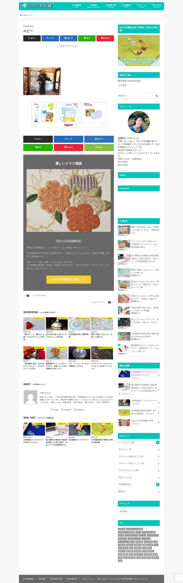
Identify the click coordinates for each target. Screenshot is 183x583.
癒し (125, 557)
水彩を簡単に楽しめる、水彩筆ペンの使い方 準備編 (145, 309)
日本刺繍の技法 (111, 6)
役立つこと (125, 477)
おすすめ (122, 529)
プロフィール (142, 6)
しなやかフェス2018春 (134, 529)
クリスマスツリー (131, 535)
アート (138, 532)
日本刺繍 (93, 6)
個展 (144, 545)
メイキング (146, 538)
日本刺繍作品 (126, 6)
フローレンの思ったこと (131, 463)
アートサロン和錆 (149, 532)
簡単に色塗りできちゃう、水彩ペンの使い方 (145, 271)
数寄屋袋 (130, 551)
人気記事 (122, 545)
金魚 (120, 561)
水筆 (155, 554)
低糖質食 (138, 545)
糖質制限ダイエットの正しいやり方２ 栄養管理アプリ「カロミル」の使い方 (145, 348)
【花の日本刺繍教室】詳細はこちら (69, 279)
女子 (131, 548)
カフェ (121, 535)
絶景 (138, 557)
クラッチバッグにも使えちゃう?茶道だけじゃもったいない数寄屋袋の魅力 (144, 244)
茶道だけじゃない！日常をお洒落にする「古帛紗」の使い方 (145, 297)
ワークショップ (124, 542)
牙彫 (120, 557)
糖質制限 (132, 557)
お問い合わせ (156, 6)
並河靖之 (139, 542)
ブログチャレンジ (128, 470)
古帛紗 (150, 545)
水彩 (131, 554)
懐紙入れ (122, 551)
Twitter (56, 410)
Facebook (67, 410)
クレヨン (142, 535)
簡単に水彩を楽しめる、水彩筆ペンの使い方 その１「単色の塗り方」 (145, 230)
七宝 (132, 542)
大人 (156, 545)
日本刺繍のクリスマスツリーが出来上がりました (144, 375)
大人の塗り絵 (123, 548)
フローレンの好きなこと (131, 456)
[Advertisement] (68, 56)
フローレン (45, 393)
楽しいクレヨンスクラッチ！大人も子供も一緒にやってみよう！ (145, 322)
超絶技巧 (155, 557)
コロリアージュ (153, 535)
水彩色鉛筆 (148, 554)
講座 (148, 557)
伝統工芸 (130, 545)
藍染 (122, 491)
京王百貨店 (148, 542)
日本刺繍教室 (77, 6)
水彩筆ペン (138, 554)
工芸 (144, 548)
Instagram (80, 410)
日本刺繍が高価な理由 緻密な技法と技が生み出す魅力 (145, 335)
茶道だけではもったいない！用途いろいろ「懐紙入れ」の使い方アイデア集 (145, 285)
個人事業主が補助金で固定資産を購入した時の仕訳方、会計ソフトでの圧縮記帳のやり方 (145, 258)
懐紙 (149, 548)
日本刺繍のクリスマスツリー (144, 402)
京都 (155, 542)
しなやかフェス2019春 (126, 532)
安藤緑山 (138, 548)
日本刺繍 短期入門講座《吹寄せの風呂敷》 (143, 412)
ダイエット (125, 449)
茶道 (143, 557)
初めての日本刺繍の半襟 (142, 422)
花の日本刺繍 (126, 579)
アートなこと (126, 442)
